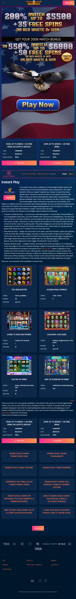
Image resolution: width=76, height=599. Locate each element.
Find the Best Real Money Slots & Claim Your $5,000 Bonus (19, 511)
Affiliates (5, 565)
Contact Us (55, 565)
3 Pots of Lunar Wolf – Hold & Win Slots (20, 174)
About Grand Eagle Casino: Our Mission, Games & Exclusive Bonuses (56, 499)
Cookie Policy (6, 569)
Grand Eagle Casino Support (19, 467)
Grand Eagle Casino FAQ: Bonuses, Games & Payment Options (57, 484)
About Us (30, 560)
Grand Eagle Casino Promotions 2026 (19, 454)
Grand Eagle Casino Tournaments (57, 454)
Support (53, 560)
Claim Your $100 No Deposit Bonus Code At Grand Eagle (56, 511)
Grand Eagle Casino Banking (57, 467)
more (72, 401)
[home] (34, 4)
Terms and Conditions (34, 565)
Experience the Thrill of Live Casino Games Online (19, 483)
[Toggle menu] (4, 3)
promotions (6, 413)
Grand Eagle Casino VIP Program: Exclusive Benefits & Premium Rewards (19, 499)
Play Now (68, 3)
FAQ (3, 560)
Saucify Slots (46, 248)
